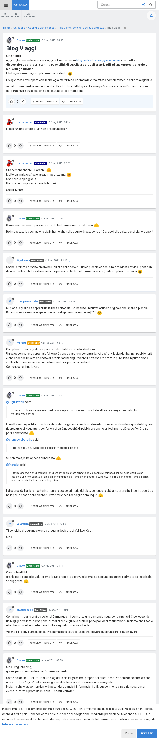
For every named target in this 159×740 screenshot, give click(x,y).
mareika (21, 342)
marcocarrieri (25, 122)
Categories (29, 17)
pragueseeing (25, 609)
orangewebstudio (27, 301)
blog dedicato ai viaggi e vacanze (98, 60)
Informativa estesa (15, 724)
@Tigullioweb (15, 402)
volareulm (23, 523)
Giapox (21, 40)
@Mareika (12, 464)
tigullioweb (23, 260)
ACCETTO (146, 733)
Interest (15, 17)
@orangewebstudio (19, 439)
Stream (5, 17)
